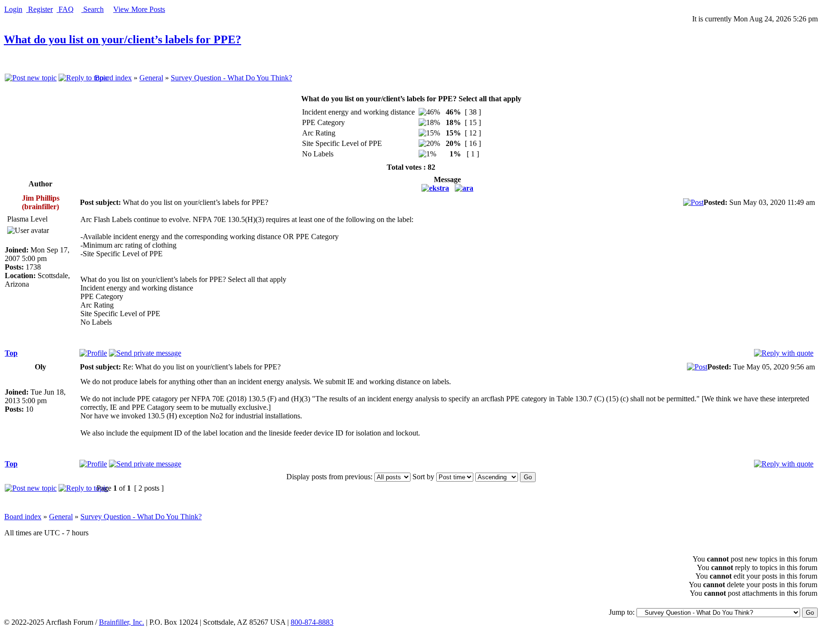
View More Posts (139, 9)
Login (13, 9)
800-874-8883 (312, 622)
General (151, 78)
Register (39, 9)
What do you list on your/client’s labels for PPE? (122, 39)
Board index (113, 78)
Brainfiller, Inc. (121, 622)
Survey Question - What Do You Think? (231, 78)
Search (92, 9)
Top (11, 353)
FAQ (65, 9)
